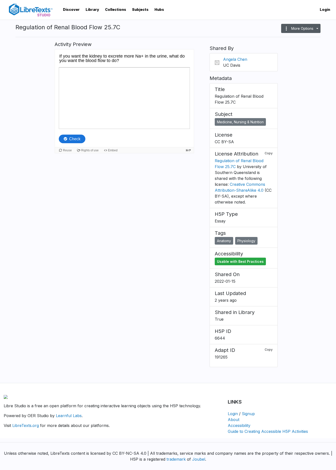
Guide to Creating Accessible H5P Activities (268, 431)
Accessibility (239, 425)
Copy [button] (269, 153)
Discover (71, 9)
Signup (248, 413)
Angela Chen (235, 59)
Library (92, 9)
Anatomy (224, 241)
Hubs (159, 9)
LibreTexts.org (25, 425)
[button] (301, 28)
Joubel (198, 459)
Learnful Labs (69, 415)
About (233, 419)
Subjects (140, 9)
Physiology (246, 241)
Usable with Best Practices (240, 261)
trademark (176, 459)
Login (325, 9)
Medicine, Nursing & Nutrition (240, 122)
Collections (115, 9)
